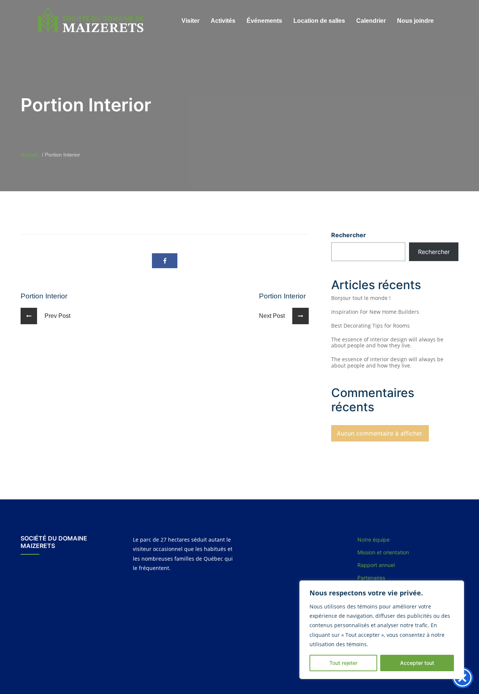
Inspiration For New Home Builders (375, 311)
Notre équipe (373, 539)
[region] (381, 629)
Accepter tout (417, 663)
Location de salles (319, 21)
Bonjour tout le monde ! (361, 297)
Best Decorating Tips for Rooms (370, 325)
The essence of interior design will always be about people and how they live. (387, 342)
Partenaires (371, 577)
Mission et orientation (383, 552)
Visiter (190, 21)
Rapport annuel (376, 565)
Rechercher (348, 235)
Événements (264, 21)
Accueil (29, 155)
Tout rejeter (343, 663)
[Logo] (91, 20)
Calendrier (371, 21)
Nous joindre (415, 21)
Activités (223, 21)
